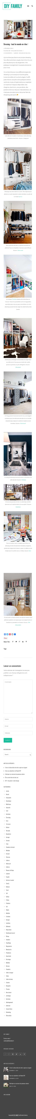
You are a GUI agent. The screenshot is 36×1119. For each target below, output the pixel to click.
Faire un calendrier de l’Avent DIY (13, 771)
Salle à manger (9, 973)
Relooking (8, 1012)
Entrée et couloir (10, 880)
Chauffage (8, 943)
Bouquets (8, 986)
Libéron (8, 867)
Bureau (8, 966)
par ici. (20, 196)
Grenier (8, 841)
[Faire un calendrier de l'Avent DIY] (6, 1077)
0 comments (8, 53)
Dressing (8, 817)
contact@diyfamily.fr (9, 1041)
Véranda (8, 831)
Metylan (8, 850)
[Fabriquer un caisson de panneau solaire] (6, 1085)
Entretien (8, 814)
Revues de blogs (24, 53)
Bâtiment (8, 926)
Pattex (7, 900)
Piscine (8, 989)
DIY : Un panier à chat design (12, 781)
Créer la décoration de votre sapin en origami (16, 767)
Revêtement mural (10, 933)
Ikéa (30, 550)
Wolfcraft (8, 864)
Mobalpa (23, 480)
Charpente (8, 798)
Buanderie (8, 834)
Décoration (8, 1015)
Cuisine (8, 982)
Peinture (8, 903)
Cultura (8, 860)
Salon (7, 976)
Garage (8, 837)
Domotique (8, 801)
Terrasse (8, 824)
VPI (7, 893)
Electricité (8, 956)
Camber (14, 299)
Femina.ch (23, 423)
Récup (7, 936)
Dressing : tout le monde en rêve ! (16, 44)
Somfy (7, 883)
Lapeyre (8, 874)
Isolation (8, 923)
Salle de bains (9, 979)
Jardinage (8, 996)
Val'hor (7, 897)
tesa (7, 821)
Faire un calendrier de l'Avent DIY (17, 1076)
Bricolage (8, 959)
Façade (7, 877)
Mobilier (8, 913)
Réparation (8, 930)
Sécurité (8, 807)
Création (8, 916)
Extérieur (8, 1006)
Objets (7, 910)
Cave (7, 844)
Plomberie (8, 953)
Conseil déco (9, 1009)
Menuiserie (8, 949)
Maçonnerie (9, 946)
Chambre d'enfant (10, 847)
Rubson (8, 887)
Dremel (8, 854)
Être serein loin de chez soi (11, 777)
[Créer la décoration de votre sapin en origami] (6, 1069)
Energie (8, 920)
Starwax (8, 857)
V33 (7, 811)
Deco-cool (20, 250)
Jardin (7, 791)
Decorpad (18, 367)
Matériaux (8, 804)
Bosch (7, 794)
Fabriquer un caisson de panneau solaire (15, 774)
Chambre (8, 969)
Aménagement (9, 1002)
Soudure (8, 940)
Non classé (8, 992)
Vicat (7, 890)
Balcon (7, 827)
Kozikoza (18, 507)
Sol (7, 907)
